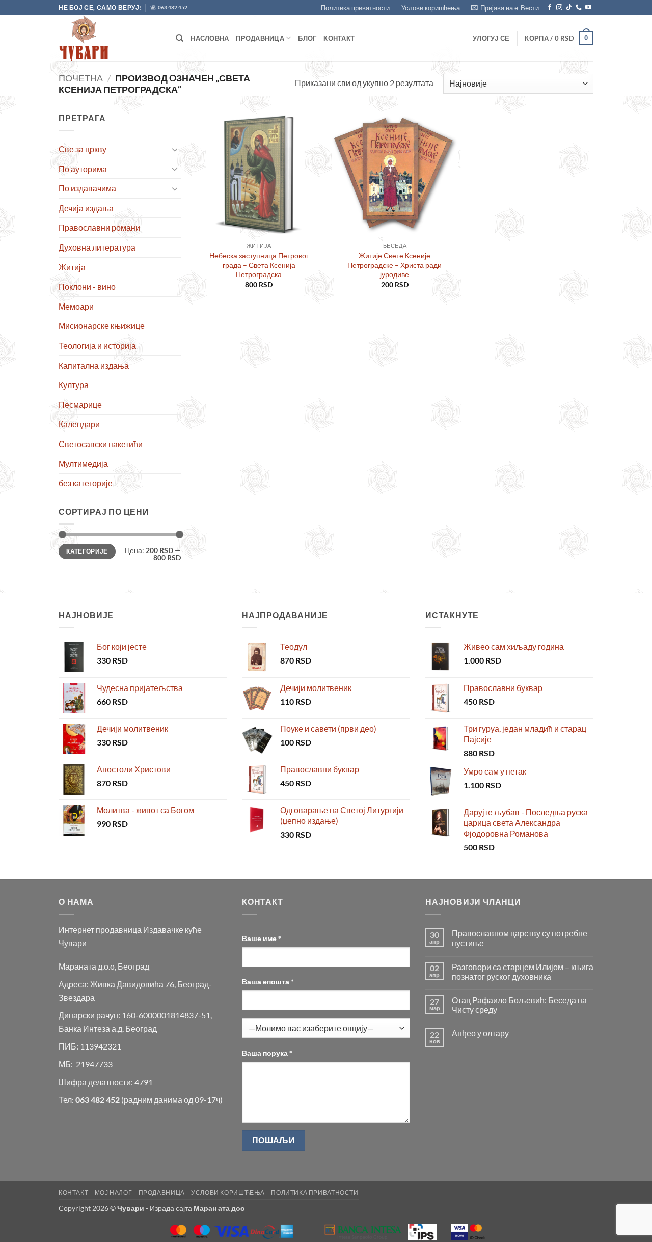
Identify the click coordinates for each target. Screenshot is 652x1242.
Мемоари (76, 306)
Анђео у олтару (480, 1033)
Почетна (81, 78)
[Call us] (579, 7)
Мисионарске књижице (102, 325)
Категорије (87, 551)
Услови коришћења (430, 8)
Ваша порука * (267, 1052)
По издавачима (87, 188)
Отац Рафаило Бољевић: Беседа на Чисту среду (519, 1004)
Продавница (260, 38)
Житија (72, 267)
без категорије (86, 483)
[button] (505, 7)
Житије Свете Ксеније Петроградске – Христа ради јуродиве (394, 265)
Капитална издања (94, 365)
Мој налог (113, 1192)
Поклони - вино (87, 286)
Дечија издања (86, 208)
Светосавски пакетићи (101, 444)
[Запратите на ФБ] (550, 7)
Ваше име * (261, 938)
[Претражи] (179, 38)
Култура (74, 385)
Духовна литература (97, 247)
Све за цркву (82, 149)
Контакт (339, 38)
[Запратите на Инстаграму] (559, 7)
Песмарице (80, 404)
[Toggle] (175, 149)
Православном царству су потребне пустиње (519, 938)
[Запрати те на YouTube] (588, 7)
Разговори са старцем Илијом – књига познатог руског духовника (522, 971)
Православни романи (99, 227)
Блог (307, 38)
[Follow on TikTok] (569, 7)
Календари (79, 424)
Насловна (210, 38)
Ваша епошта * (268, 981)
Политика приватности (355, 8)
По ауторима (83, 169)
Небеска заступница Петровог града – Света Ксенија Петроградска (259, 265)
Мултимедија (83, 463)
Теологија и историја (97, 345)
